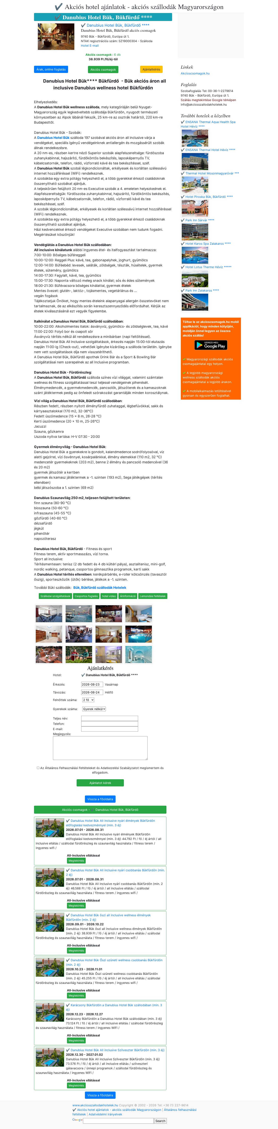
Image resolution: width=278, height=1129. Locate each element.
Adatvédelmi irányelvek (105, 1114)
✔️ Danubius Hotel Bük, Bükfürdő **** (115, 25)
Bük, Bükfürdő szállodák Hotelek (99, 588)
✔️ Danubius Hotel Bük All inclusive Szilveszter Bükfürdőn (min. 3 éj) (115, 1050)
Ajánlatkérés (151, 69)
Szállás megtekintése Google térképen (208, 100)
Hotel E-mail (90, 45)
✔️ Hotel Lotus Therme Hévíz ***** (206, 267)
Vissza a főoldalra (100, 799)
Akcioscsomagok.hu (195, 73)
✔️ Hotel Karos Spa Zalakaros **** (206, 243)
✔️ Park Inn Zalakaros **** (200, 290)
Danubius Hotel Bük (53, 138)
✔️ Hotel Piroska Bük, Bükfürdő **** (207, 197)
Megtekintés (76, 860)
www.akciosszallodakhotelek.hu (95, 1105)
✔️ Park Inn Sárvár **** (197, 220)
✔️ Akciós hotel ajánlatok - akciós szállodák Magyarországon (139, 6)
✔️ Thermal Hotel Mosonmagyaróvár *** (210, 173)
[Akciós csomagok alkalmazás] (211, 345)
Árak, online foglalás (51, 69)
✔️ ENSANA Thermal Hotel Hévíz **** (208, 150)
